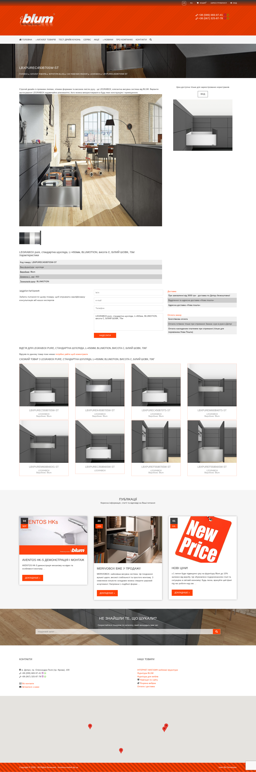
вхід (203, 94)
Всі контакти (28, 683)
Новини (108, 39)
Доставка (172, 291)
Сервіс (87, 39)
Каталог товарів (46, 39)
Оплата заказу (174, 315)
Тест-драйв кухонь (69, 39)
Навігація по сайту (149, 680)
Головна (27, 39)
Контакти (141, 39)
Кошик (202, 3)
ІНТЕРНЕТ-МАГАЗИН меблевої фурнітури (157, 670)
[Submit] (216, 631)
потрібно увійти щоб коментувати (72, 354)
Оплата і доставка (146, 686)
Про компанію (124, 39)
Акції (96, 39)
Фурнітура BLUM (56, 74)
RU (191, 3)
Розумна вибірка (148, 683)
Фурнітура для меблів (147, 676)
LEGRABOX (95, 74)
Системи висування (77, 74)
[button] (164, 729)
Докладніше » (32, 578)
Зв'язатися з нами (30, 687)
